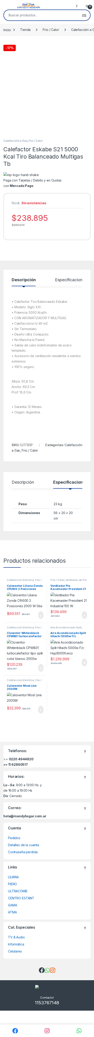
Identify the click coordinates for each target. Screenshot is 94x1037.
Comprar (37, 615)
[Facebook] (15, 1031)
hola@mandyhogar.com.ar (24, 816)
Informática (16, 944)
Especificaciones (70, 280)
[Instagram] (47, 1031)
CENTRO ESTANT (21, 898)
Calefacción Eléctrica (20, 580)
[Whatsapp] (79, 1031)
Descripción (24, 280)
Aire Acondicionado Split (66, 627)
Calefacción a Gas (15, 140)
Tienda (25, 30)
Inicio (7, 30)
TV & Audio (16, 937)
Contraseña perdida (22, 852)
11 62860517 (18, 764)
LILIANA (13, 877)
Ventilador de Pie (76, 580)
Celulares (15, 951)
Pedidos (14, 838)
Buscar (84, 15)
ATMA (12, 912)
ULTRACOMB (17, 891)
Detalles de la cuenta (23, 845)
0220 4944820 (21, 759)
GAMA (12, 905)
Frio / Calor (51, 30)
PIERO (12, 884)
